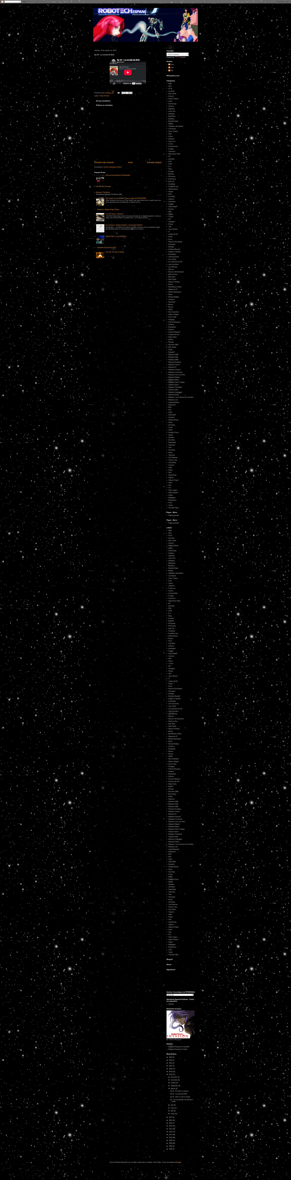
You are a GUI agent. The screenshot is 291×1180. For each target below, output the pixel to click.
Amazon (171, 96)
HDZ (169, 211)
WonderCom (172, 500)
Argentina (171, 109)
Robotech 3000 (173, 359)
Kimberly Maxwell (174, 249)
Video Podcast (104, 96)
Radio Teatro (172, 337)
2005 (171, 1149)
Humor (170, 214)
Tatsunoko (171, 450)
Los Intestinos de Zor (175, 262)
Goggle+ (171, 204)
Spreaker (171, 437)
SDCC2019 (172, 415)
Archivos (171, 106)
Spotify (170, 435)
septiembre (174, 1086)
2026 (171, 1057)
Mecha (170, 284)
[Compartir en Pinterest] (131, 93)
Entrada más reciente (104, 162)
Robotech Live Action (175, 372)
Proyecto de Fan (173, 334)
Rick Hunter (172, 347)
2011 (171, 1134)
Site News (171, 425)
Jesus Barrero (173, 229)
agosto (173, 1088)
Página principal (173, 515)
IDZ (169, 219)
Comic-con (171, 141)
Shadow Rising (173, 420)
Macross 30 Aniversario (176, 272)
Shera (170, 422)
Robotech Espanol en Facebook (178, 1047)
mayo (173, 1108)
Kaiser (170, 236)
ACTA (170, 88)
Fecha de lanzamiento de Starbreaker (117, 175)
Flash (170, 194)
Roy (172, 70)
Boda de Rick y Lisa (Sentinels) (115, 236)
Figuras (170, 191)
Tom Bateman (173, 457)
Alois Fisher (172, 93)
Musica (170, 307)
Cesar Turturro (173, 131)
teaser (170, 452)
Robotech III (172, 367)
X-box (170, 502)
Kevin (170, 239)
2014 (171, 1126)
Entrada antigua (154, 162)
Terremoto (171, 455)
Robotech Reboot (174, 377)
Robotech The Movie (103, 192)
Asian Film (171, 111)
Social (170, 427)
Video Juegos (172, 490)
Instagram (171, 221)
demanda (171, 159)
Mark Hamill (172, 279)
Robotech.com (173, 400)
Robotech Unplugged (175, 392)
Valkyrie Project (173, 480)
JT (169, 231)
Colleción (171, 139)
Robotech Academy (174, 362)
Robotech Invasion (174, 369)
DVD (169, 161)
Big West (171, 119)
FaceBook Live (173, 186)
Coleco (170, 136)
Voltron (170, 495)
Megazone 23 (172, 289)
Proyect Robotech (174, 332)
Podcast (171, 329)
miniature (171, 299)
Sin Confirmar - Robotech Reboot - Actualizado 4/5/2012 (123, 225)
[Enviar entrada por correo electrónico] (118, 93)
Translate (182, 57)
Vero (169, 485)
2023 (171, 1063)
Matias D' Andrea (173, 282)
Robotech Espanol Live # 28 (106, 247)
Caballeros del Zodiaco (175, 126)
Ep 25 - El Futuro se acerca (179, 1091)
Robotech (171, 352)
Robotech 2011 (173, 357)
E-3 (169, 166)
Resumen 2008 (173, 344)
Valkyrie (171, 477)
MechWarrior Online (174, 287)
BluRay (170, 124)
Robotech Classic (174, 364)
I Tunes (170, 216)
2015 (171, 1123)
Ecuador (171, 171)
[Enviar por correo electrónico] (123, 93)
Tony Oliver (172, 462)
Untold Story (172, 475)
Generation (172, 201)
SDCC (170, 412)
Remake (171, 342)
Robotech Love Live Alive (176, 375)
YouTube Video (173, 508)
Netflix (170, 309)
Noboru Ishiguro (173, 314)
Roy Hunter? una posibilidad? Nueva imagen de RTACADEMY (125, 198)
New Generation (173, 312)
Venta (170, 482)
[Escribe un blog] (125, 93)
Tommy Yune (172, 460)
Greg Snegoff (172, 206)
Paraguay (171, 319)
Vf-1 (169, 487)
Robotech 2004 (173, 354)
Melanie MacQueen (174, 292)
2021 (171, 1066)
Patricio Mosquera (174, 322)
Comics (170, 144)
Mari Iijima (171, 277)
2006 (170, 83)
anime (170, 101)
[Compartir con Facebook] (129, 93)
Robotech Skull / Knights (176, 382)
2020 (171, 1069)
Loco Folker (172, 259)
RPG (170, 407)
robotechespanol (173, 402)
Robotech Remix (173, 380)
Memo (170, 294)
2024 (171, 1060)
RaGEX (170, 339)
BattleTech (171, 116)
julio (172, 1105)
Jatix (170, 226)
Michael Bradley (173, 297)
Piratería (171, 324)
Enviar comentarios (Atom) (113, 167)
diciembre (174, 1077)
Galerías (171, 199)
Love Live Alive (173, 264)
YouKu (170, 505)
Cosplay (171, 149)
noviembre (174, 1080)
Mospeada (171, 302)
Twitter (170, 470)
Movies (170, 304)
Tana (170, 447)
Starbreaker (172, 442)
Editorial (171, 174)
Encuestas (171, 176)
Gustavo (171, 209)
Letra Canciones (173, 257)
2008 (171, 1143)
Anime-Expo (172, 104)
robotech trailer (173, 390)
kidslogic (171, 247)
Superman (171, 445)
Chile (170, 134)
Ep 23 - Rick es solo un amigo (180, 1097)
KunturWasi (172, 254)
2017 (171, 1117)
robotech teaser (173, 385)
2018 (171, 1074)
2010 (171, 1137)
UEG (170, 472)
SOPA (170, 430)
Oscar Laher (172, 317)
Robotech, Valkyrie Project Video (108, 209)
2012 (170, 86)
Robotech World (173, 395)
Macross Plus (172, 274)
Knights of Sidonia (174, 252)
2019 (171, 1071)
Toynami (171, 465)
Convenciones (173, 146)
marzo (173, 1113)
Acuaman (171, 91)
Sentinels (171, 417)
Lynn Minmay (172, 267)
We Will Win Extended (103, 186)
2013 (171, 1129)
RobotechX (172, 405)
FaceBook (171, 184)
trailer (170, 467)
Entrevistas (172, 179)
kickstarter (171, 244)
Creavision (171, 151)
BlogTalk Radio (173, 121)
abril (172, 1111)
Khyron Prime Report (175, 242)
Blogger (178, 1162)
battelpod (171, 114)
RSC (169, 410)
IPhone (170, 224)
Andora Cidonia (173, 98)
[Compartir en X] (127, 93)
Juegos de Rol (173, 234)
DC (169, 156)
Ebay (170, 169)
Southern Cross (173, 432)
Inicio (130, 162)
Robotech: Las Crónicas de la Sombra (180, 397)
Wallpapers (172, 497)
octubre (173, 1083)
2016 (171, 1120)
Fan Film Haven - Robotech (114, 214)
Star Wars (171, 440)
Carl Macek (172, 129)
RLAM (170, 349)
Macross (171, 269)
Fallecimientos (173, 189)
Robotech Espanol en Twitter (177, 1049)
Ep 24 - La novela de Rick (178, 1094)
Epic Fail (171, 181)
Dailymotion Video (174, 154)
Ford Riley (171, 196)
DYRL (170, 164)
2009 (171, 1140)
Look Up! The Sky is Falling (114, 252)
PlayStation (172, 327)
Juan (172, 64)
